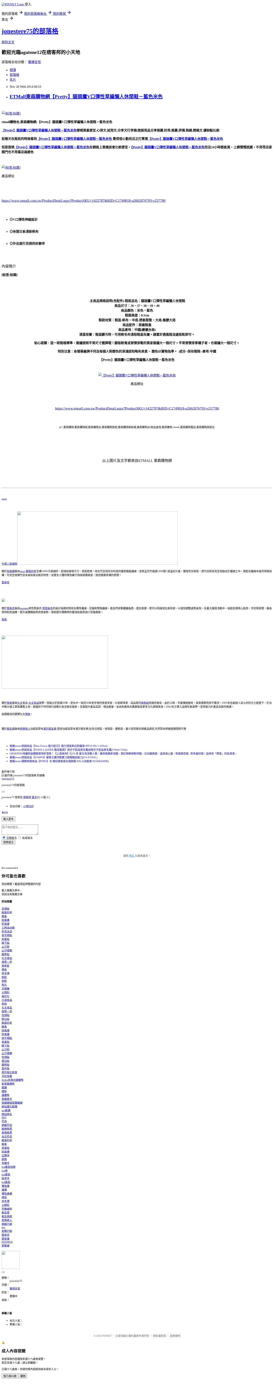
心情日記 (28, 806)
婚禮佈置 (7, 1128)
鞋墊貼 (5, 954)
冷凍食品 (7, 999)
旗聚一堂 (7, 961)
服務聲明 (175, 1335)
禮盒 (27, 714)
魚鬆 (4, 619)
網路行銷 (7, 1224)
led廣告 (6, 1174)
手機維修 (7, 1208)
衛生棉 (11, 728)
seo (3, 1227)
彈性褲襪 (7, 1193)
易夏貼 (5, 939)
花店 (4, 1121)
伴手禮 (5, 973)
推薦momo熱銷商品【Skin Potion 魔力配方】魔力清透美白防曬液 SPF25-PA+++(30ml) (59, 745)
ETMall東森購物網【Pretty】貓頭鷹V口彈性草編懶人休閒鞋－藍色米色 (86, 96)
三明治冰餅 (8, 927)
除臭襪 (11, 571)
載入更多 (8, 819)
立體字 (5, 1155)
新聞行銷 (7, 1231)
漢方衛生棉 (49, 728)
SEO (4, 1117)
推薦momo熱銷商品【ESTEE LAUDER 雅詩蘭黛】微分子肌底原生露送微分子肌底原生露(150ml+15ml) (68, 749)
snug (4, 498)
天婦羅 (5, 988)
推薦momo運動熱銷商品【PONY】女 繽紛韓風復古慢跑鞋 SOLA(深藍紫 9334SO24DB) (59, 761)
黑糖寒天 (7, 1098)
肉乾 (4, 980)
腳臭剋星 (31, 571)
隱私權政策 (159, 1335)
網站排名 (7, 1114)
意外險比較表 (9, 1072)
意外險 (5, 1068)
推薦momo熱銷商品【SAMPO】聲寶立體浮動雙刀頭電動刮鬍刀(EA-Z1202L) (53, 757)
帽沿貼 (5, 1019)
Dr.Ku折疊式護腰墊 (12, 1079)
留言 (34, 797)
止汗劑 (5, 946)
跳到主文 (8, 42)
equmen (24, 608)
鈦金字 (5, 1178)
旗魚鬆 (145, 702)
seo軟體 (6, 1110)
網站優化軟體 (9, 1106)
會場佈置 (7, 1132)
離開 (22, 1376)
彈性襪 (5, 1185)
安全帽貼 (7, 935)
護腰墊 (5, 1095)
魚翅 (4, 1003)
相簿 (13, 70)
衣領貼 (5, 908)
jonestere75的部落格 (30, 31)
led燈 (5, 1170)
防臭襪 (5, 923)
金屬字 (5, 1163)
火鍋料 (5, 992)
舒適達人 (25, 728)
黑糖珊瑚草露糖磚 (12, 1102)
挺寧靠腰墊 (8, 1083)
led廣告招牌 (8, 1166)
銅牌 (4, 1159)
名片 (13, 79)
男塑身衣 (47, 608)
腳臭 (4, 916)
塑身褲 (5, 1238)
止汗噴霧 (7, 950)
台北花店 (7, 1136)
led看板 (6, 1182)
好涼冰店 (7, 931)
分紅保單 (7, 1076)
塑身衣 (5, 582)
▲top (5, 812)
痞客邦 (27, 797)
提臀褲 (5, 1245)
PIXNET (107, 1335)
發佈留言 (8, 842)
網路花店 (7, 1125)
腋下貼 (5, 942)
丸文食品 (33, 702)
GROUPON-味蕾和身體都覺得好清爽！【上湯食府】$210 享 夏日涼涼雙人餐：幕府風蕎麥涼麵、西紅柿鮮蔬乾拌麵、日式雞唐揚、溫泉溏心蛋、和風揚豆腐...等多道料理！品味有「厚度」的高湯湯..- (123, 753)
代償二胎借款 (9, 563)
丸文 (19, 702)
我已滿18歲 (9, 1376)
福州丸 (5, 996)
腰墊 (4, 1091)
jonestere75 (8, 778)
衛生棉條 (7, 1216)
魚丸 (4, 984)
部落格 (14, 75)
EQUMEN (7, 1241)
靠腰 (4, 1087)
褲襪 (4, 1189)
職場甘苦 (34, 62)
